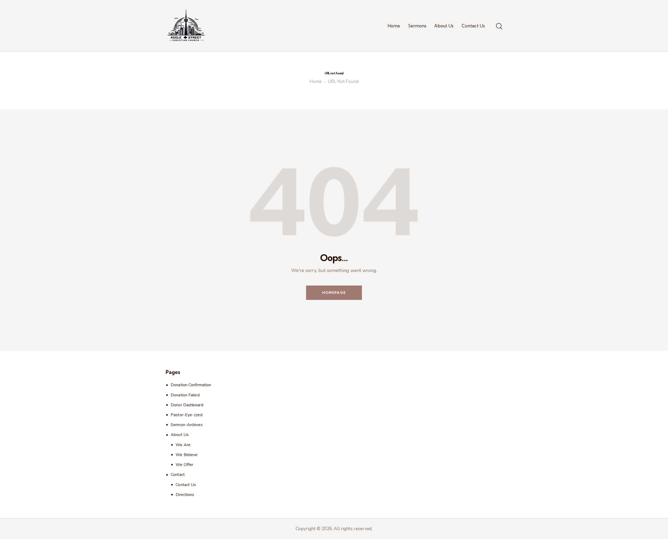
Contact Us (186, 485)
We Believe (187, 455)
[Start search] (499, 26)
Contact (178, 474)
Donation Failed (185, 395)
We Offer (184, 465)
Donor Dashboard (187, 405)
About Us (180, 435)
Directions (185, 495)
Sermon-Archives (187, 425)
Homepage (334, 292)
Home (315, 81)
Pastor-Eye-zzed (186, 415)
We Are (183, 445)
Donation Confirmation (191, 385)
